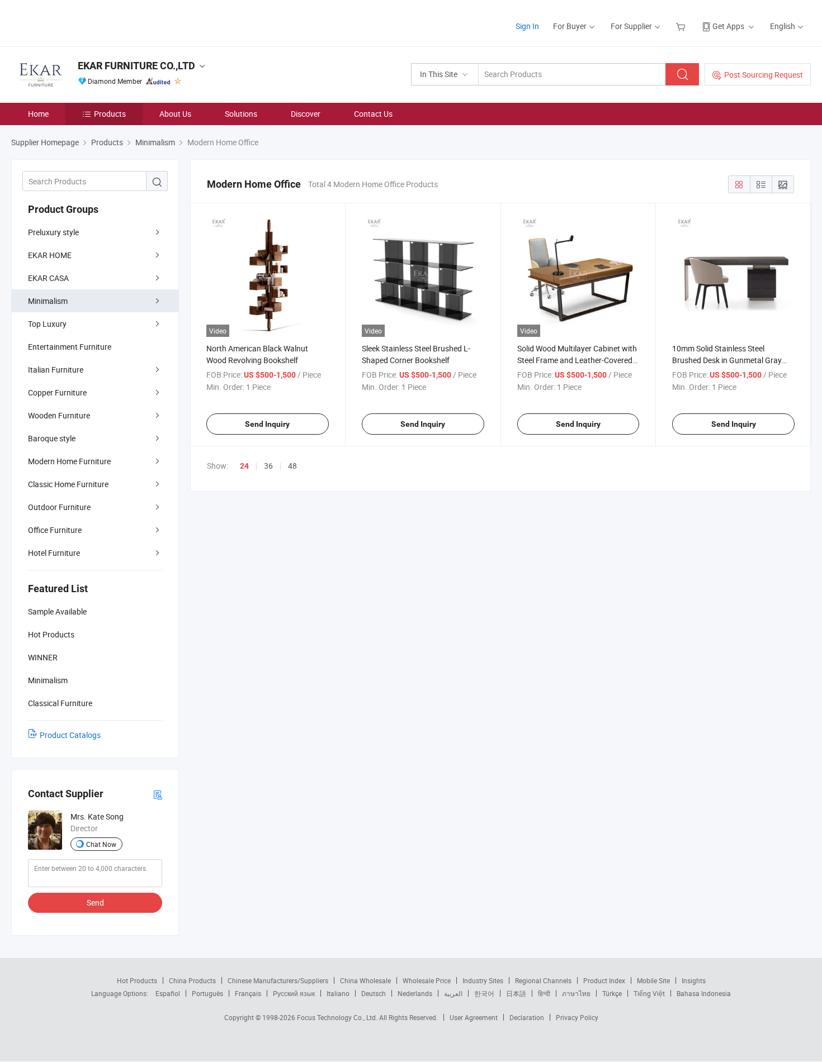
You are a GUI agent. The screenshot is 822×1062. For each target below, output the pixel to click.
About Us (175, 113)
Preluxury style (53, 232)
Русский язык (294, 993)
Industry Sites (482, 980)
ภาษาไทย (576, 993)
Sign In (527, 26)
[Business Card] (157, 794)
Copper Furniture (57, 392)
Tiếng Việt (649, 993)
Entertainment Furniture (69, 346)
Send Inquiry (267, 424)
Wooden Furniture (59, 415)
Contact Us (373, 113)
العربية (453, 993)
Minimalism (48, 301)
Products (110, 113)
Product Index (604, 980)
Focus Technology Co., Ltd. (338, 1017)
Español (167, 993)
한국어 (484, 993)
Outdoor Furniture (59, 507)
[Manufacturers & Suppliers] (83, 22)
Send (95, 902)
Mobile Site (653, 980)
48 (292, 465)
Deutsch (373, 993)
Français (248, 993)
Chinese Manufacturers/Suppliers (278, 980)
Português (207, 993)
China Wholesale (365, 980)
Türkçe (612, 993)
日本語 (516, 993)
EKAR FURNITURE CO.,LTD (136, 66)
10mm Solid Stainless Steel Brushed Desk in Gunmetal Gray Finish (727, 360)
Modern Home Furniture (69, 461)
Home (38, 113)
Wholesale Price (427, 980)
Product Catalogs (70, 735)
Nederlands (415, 993)
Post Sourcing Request (763, 74)
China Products (192, 980)
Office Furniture (55, 530)
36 (268, 465)
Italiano (338, 993)
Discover (305, 113)
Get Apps (728, 26)
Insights (694, 980)
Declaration (526, 1017)
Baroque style (51, 438)
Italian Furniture (55, 369)
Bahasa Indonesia (704, 993)
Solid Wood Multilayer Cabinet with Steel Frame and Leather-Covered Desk (577, 360)
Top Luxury (47, 323)
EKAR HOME (50, 255)
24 (244, 465)
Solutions (241, 113)
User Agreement (474, 1017)
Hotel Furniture (54, 552)
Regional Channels (543, 980)
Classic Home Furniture (68, 484)
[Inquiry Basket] (682, 26)
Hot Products (137, 980)
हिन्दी (544, 993)
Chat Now (101, 844)
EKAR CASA (48, 278)
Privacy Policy (577, 1017)
